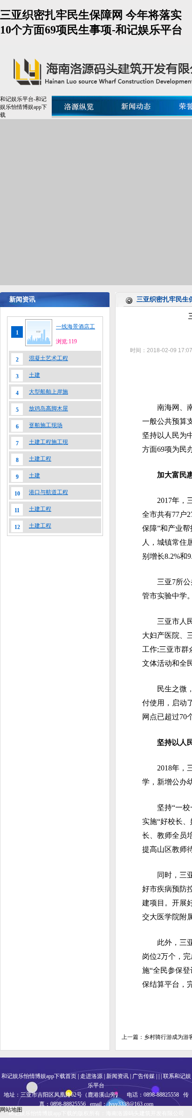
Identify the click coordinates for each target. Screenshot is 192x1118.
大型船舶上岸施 (48, 391)
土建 (34, 375)
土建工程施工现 (48, 442)
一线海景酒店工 (75, 326)
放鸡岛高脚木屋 (48, 408)
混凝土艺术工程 (48, 358)
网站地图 (11, 1109)
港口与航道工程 (48, 492)
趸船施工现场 (45, 425)
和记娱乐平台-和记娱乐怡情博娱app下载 (23, 107)
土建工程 (40, 458)
